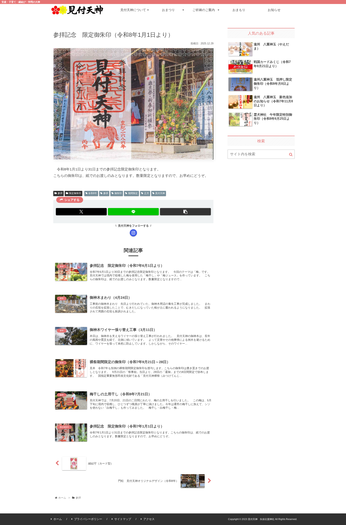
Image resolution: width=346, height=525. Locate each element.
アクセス (149, 519)
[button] (185, 211)
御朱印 (118, 193)
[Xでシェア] (81, 211)
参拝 (60, 193)
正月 (146, 193)
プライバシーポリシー (88, 519)
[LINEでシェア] (133, 211)
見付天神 (160, 193)
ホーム (57, 519)
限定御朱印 (75, 193)
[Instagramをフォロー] (133, 232)
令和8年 (92, 193)
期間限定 (133, 193)
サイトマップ (122, 519)
